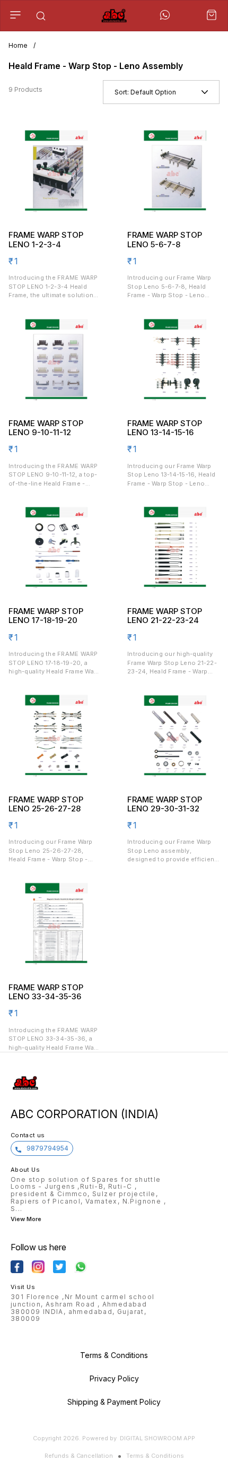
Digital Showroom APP (157, 1438)
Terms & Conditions (155, 1455)
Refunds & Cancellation (79, 1455)
